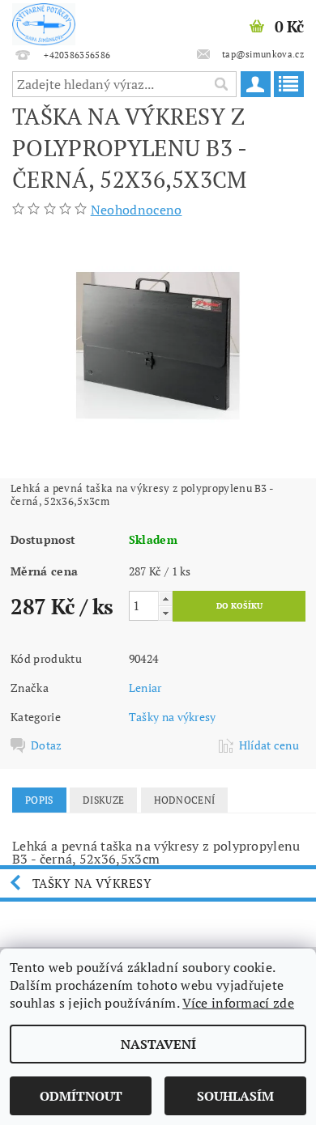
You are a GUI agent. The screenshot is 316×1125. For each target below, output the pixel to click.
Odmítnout (81, 1096)
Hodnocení (185, 800)
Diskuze (103, 800)
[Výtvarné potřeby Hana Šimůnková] (43, 21)
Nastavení (158, 1044)
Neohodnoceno (136, 210)
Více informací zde (238, 1003)
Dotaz (46, 745)
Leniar (145, 687)
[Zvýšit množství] (165, 598)
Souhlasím (235, 1096)
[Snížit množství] (165, 613)
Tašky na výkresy (172, 716)
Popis (39, 800)
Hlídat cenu (269, 745)
